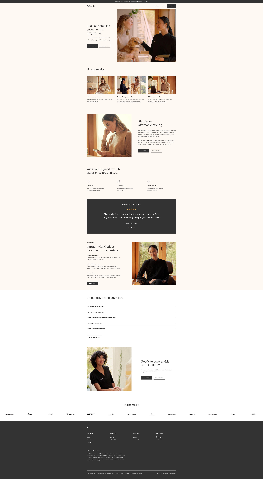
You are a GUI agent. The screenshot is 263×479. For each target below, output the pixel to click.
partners (156, 6)
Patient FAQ (113, 440)
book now (172, 6)
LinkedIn (160, 439)
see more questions (94, 337)
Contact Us (89, 442)
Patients (112, 437)
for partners (104, 45)
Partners (135, 437)
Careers (89, 440)
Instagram (160, 437)
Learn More (145, 1)
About (88, 437)
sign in (164, 6)
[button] (89, 218)
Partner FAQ (136, 440)
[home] (91, 6)
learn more (92, 283)
